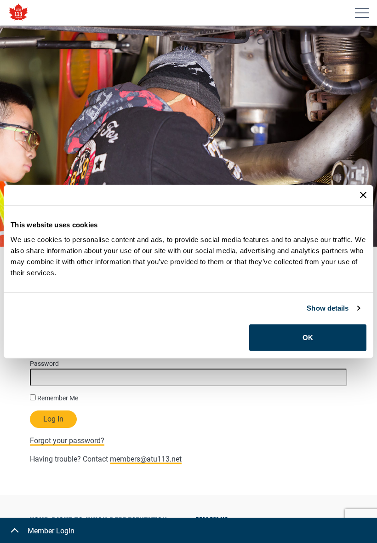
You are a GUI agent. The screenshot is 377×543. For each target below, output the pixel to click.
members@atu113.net (146, 459)
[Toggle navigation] (362, 13)
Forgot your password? (67, 440)
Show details (327, 308)
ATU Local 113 (18, 12)
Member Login (51, 530)
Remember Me (57, 398)
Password (44, 363)
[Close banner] (363, 195)
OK (308, 337)
